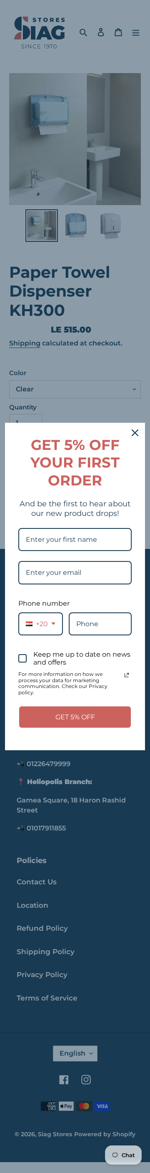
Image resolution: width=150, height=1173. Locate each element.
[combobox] (40, 623)
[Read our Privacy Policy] (127, 675)
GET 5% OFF (75, 717)
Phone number (44, 603)
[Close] (135, 433)
